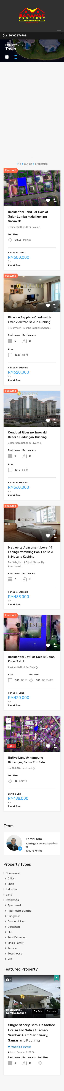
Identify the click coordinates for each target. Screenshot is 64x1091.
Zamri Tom (33, 839)
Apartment (14, 905)
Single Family (15, 942)
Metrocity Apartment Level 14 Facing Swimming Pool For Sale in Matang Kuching (30, 552)
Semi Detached (17, 937)
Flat (10, 932)
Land (9, 894)
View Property (32, 199)
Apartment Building (19, 910)
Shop (11, 884)
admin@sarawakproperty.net (41, 845)
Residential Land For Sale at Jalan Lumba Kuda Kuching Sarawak (28, 216)
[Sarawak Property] (32, 27)
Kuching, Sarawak (20, 1046)
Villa (10, 959)
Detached (14, 926)
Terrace (12, 948)
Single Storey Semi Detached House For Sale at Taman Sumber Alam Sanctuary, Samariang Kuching (31, 1032)
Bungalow (14, 916)
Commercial (13, 873)
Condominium (16, 921)
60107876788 (18, 35)
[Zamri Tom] (14, 849)
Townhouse (15, 953)
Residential (12, 900)
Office (11, 878)
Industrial (11, 889)
